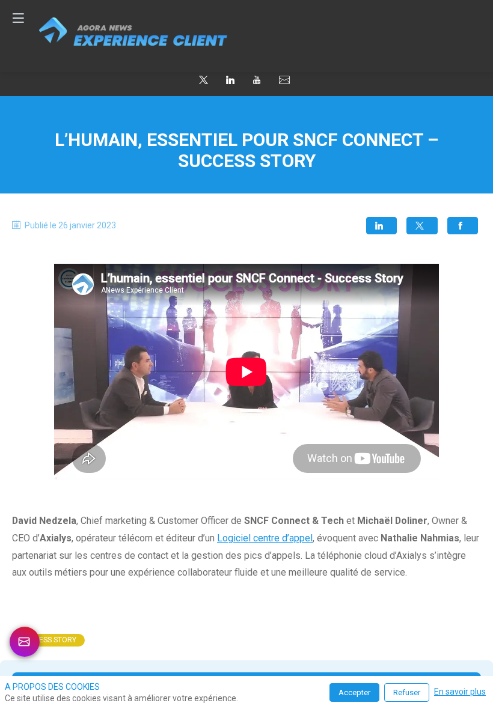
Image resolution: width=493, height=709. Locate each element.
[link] (48, 640)
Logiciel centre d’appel (265, 538)
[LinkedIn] (230, 79)
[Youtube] (257, 79)
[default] (284, 80)
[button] (381, 225)
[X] (203, 79)
